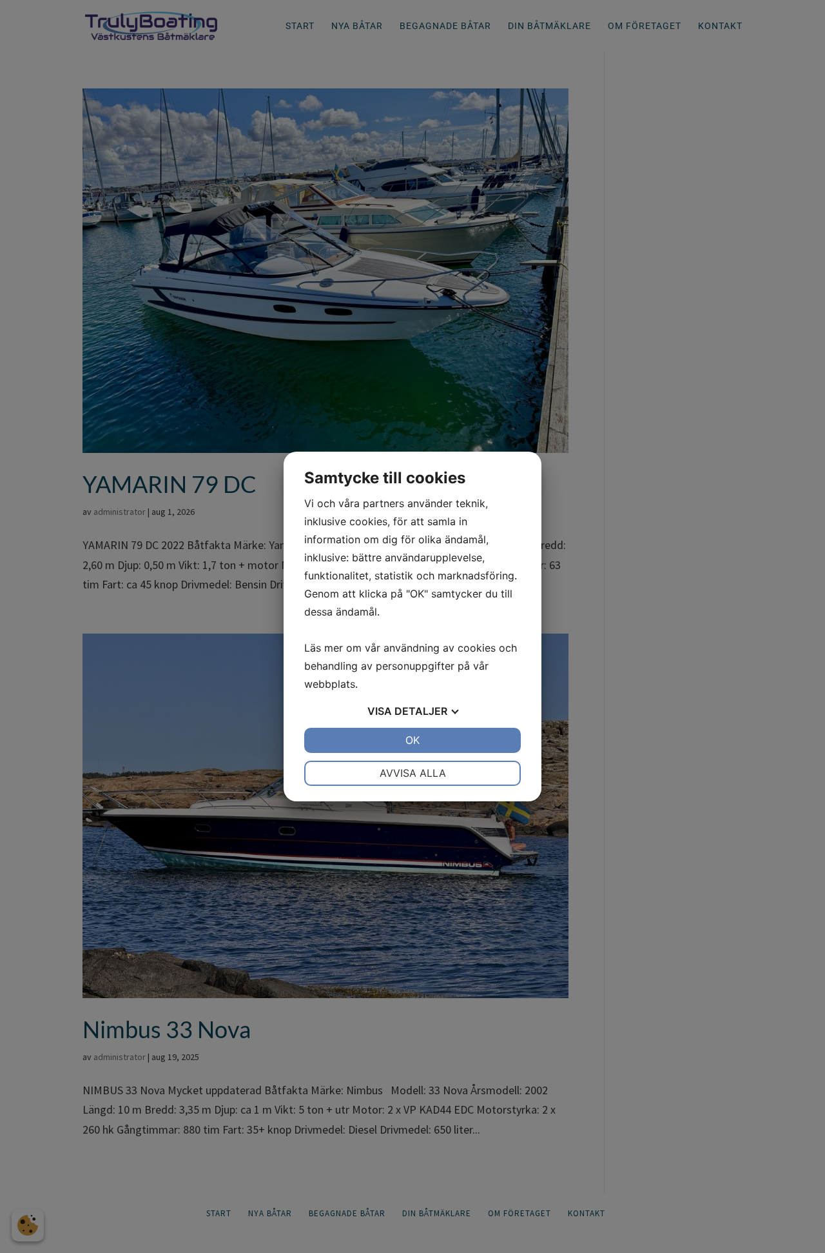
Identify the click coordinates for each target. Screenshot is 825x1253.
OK (412, 740)
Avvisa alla (413, 773)
